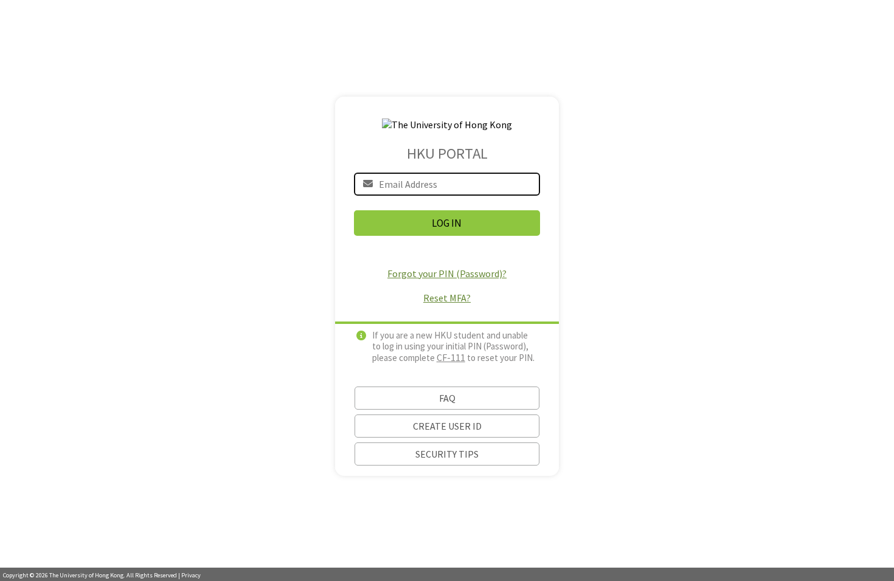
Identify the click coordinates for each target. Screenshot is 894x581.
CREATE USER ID (447, 426)
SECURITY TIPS (447, 454)
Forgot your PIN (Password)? (447, 273)
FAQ (447, 398)
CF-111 (451, 357)
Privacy (191, 575)
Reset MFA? (447, 298)
